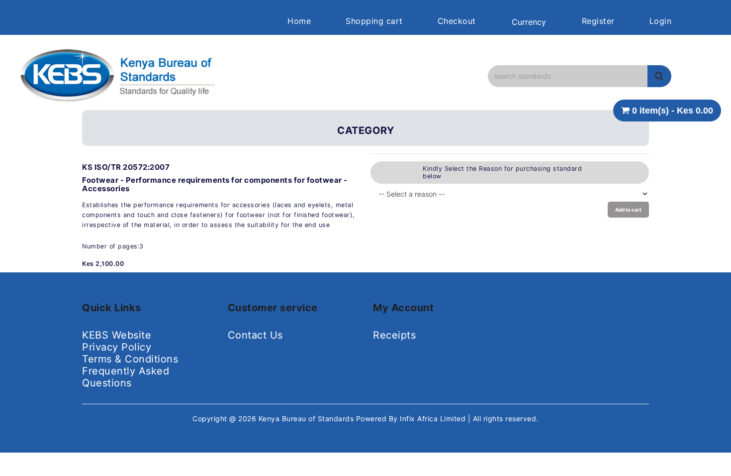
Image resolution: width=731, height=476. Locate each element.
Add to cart (628, 210)
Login (660, 21)
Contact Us (255, 335)
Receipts (394, 335)
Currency (529, 22)
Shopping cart (374, 21)
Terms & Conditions (130, 359)
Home (299, 21)
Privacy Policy (116, 347)
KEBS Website (116, 335)
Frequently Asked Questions (125, 377)
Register (598, 21)
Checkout (457, 21)
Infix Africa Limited (434, 418)
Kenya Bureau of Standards (307, 418)
